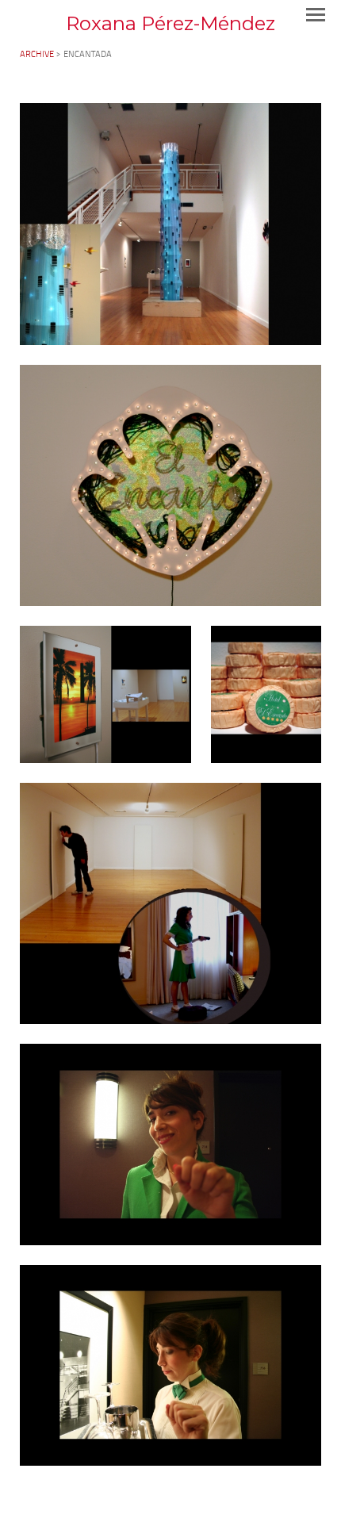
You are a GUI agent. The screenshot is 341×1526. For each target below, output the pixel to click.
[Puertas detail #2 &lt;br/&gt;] (170, 1366)
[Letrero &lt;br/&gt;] (170, 485)
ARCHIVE (37, 55)
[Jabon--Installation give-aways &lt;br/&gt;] (266, 694)
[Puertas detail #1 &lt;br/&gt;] (170, 1144)
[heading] (170, 24)
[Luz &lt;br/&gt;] (105, 694)
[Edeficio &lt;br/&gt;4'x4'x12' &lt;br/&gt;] (170, 223)
